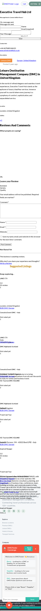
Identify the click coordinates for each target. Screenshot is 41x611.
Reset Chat (29, 549)
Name (23, 26)
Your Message (6, 34)
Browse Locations (8, 523)
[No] (20, 610)
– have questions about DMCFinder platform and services (19, 579)
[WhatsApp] (23, 511)
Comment (4, 202)
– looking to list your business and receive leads (18, 572)
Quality (3, 190)
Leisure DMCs (6, 528)
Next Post (4, 483)
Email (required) (27, 29)
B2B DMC (4, 308)
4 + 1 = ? (24, 36)
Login (24, 4)
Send (20, 39)
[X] (18, 511)
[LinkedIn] (4, 511)
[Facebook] (14, 511)
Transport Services (8, 534)
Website (3, 232)
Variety (3, 188)
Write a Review (6, 263)
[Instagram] (9, 511)
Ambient (3, 186)
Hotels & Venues (7, 531)
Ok (21, 607)
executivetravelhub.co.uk (10, 50)
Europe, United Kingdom (26, 60)
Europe (11, 308)
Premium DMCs (7, 525)
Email (2, 227)
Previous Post (5, 481)
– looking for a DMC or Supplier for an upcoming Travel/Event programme (18, 563)
